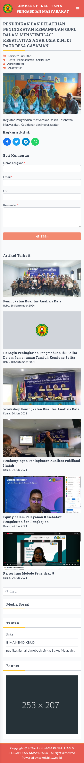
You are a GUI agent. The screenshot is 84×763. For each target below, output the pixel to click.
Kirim (44, 236)
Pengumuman (25, 59)
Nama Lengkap (14, 163)
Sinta (9, 634)
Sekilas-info (43, 59)
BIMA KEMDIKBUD (20, 642)
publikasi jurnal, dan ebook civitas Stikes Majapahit (40, 650)
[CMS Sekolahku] (42, 704)
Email (8, 177)
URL (6, 191)
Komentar (11, 205)
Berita (11, 59)
